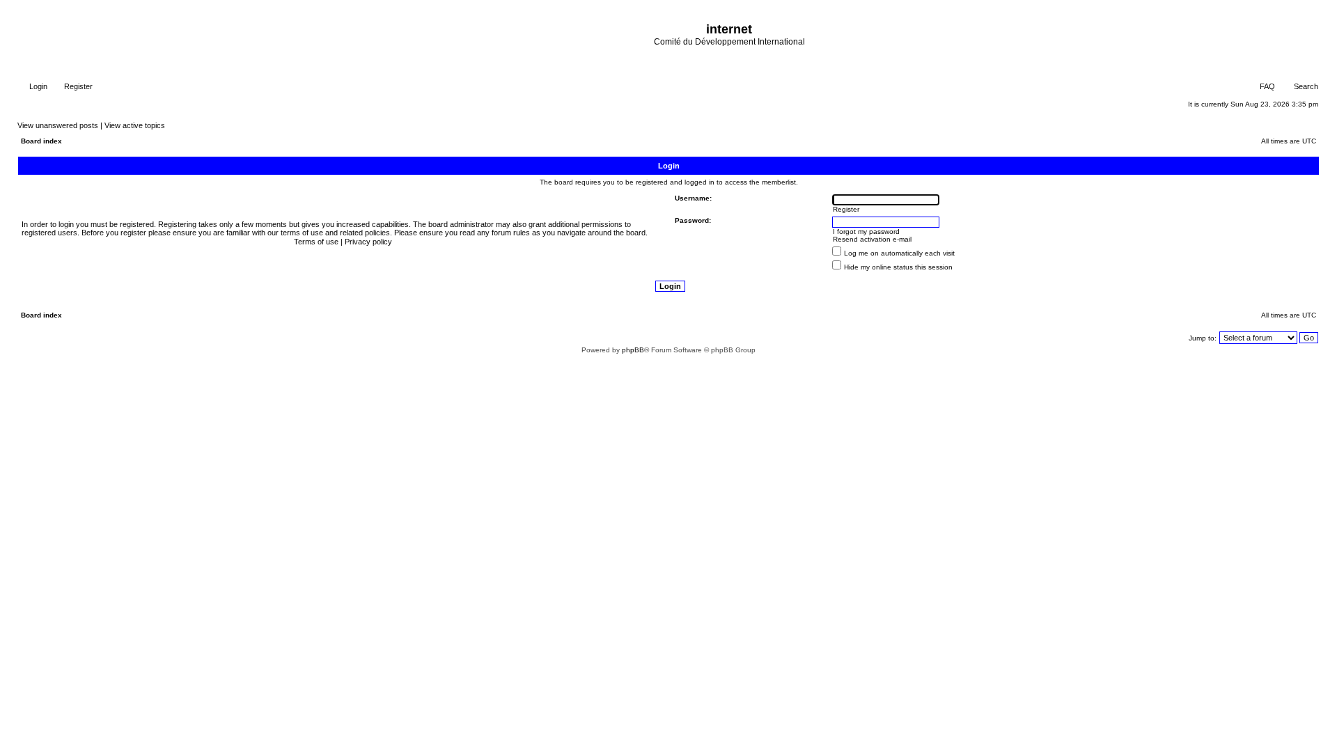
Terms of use (316, 241)
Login (37, 86)
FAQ (1266, 86)
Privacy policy (368, 241)
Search (1305, 86)
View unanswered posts (57, 125)
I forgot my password (866, 231)
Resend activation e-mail (872, 239)
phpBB (633, 350)
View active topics (134, 125)
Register (77, 86)
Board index (41, 141)
